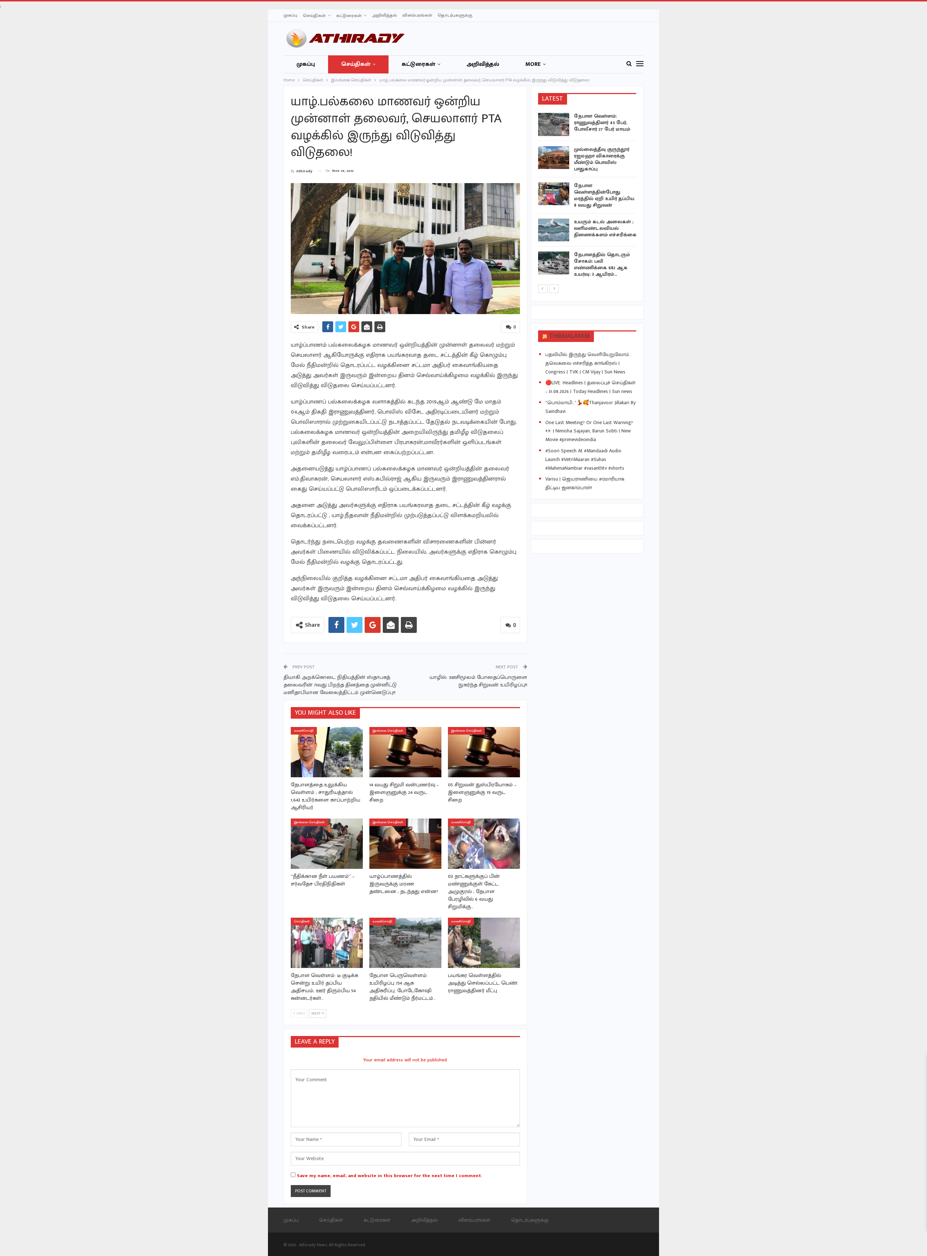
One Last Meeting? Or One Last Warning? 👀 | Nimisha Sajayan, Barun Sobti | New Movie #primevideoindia (589, 431)
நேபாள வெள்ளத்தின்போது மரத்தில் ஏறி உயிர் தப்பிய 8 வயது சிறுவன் (604, 195)
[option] (587, 196)
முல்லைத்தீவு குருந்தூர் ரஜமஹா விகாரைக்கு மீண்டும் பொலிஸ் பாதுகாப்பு (601, 159)
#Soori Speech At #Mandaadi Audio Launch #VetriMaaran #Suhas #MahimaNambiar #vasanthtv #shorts (584, 459)
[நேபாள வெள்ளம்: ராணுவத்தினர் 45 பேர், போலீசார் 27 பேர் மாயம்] (553, 124)
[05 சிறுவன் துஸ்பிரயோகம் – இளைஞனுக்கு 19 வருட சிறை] (484, 752)
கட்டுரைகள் (348, 15)
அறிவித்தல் (384, 15)
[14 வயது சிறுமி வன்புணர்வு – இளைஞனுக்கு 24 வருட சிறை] (405, 752)
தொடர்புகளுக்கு (455, 15)
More (533, 64)
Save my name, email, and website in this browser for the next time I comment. (389, 1176)
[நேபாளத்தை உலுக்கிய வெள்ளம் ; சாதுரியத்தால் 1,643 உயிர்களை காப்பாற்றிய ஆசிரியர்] (327, 752)
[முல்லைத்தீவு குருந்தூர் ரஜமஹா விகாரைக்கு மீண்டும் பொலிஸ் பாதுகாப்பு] (553, 157)
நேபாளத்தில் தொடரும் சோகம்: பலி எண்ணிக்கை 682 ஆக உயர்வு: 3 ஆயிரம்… (602, 264)
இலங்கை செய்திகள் (388, 730)
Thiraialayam (569, 336)
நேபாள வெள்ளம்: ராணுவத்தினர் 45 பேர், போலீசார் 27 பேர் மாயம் (602, 122)
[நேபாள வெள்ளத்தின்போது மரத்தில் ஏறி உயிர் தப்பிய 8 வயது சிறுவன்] (553, 194)
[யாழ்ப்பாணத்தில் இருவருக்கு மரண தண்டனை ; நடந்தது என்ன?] (405, 844)
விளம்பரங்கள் (417, 15)
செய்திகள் (314, 15)
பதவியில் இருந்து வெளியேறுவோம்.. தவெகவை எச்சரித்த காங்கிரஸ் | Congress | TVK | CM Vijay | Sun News (588, 363)
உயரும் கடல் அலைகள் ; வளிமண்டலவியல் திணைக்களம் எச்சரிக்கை (605, 228)
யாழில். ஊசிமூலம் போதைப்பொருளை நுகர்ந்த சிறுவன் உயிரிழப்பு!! (478, 681)
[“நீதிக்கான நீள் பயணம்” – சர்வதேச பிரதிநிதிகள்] (327, 844)
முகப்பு (290, 15)
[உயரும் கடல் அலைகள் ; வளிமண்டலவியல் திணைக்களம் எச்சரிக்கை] (553, 230)
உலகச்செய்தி (304, 730)
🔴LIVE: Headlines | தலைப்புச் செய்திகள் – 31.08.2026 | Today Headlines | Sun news (590, 387)
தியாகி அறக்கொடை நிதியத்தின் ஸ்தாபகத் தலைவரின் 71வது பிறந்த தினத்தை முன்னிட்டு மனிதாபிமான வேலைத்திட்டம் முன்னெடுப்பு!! (340, 685)
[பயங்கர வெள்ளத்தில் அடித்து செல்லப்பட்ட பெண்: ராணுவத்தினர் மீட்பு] (484, 943)
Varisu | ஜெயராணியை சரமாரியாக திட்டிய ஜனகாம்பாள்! (584, 483)
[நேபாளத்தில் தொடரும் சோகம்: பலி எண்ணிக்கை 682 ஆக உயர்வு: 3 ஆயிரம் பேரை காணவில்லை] (553, 263)
